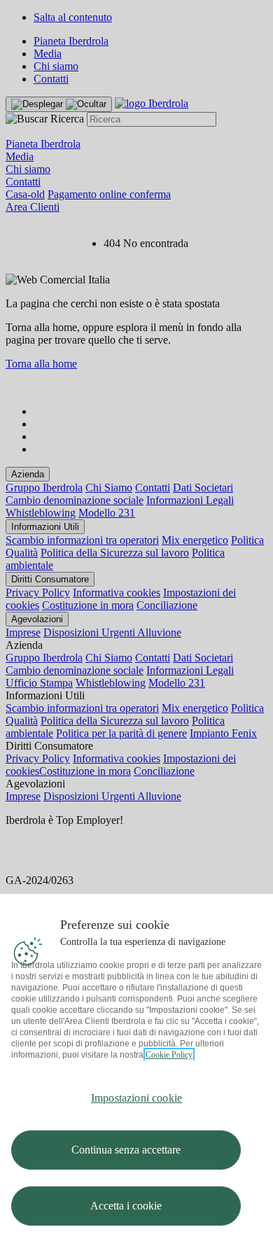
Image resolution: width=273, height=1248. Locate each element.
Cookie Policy (169, 1055)
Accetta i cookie (126, 1206)
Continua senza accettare (126, 1150)
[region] (136, 1070)
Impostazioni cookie (136, 1098)
